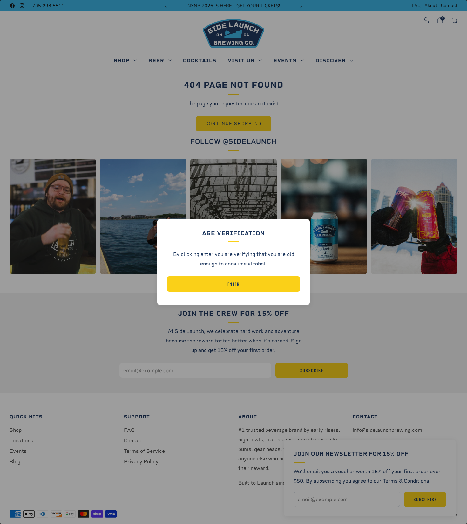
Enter (233, 284)
